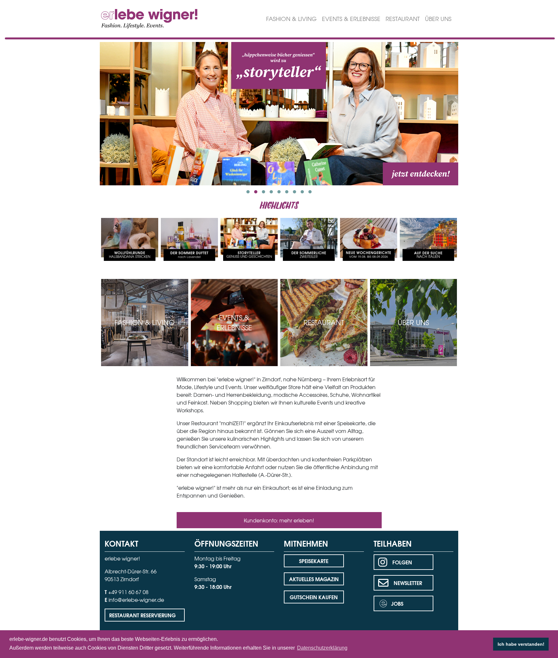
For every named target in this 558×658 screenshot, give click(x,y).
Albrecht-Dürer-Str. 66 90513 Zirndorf (131, 575)
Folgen (402, 562)
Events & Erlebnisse (351, 18)
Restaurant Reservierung (142, 615)
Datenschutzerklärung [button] (322, 648)
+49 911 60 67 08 (128, 592)
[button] (248, 192)
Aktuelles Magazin (314, 579)
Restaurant (403, 18)
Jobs (397, 603)
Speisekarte (313, 561)
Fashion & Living (291, 18)
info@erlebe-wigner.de (136, 599)
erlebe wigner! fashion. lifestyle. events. (137, 18)
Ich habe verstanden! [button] (521, 644)
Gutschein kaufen (314, 597)
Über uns (438, 18)
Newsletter (408, 583)
